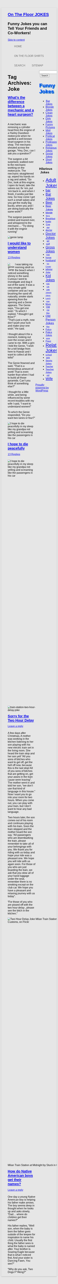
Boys (48, 216)
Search (19, 65)
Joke (48, 272)
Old (48, 306)
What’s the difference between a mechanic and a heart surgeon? (21, 105)
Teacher (49, 366)
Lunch (48, 298)
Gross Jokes (50, 249)
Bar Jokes (49, 102)
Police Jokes (49, 334)
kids (48, 284)
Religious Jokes (51, 149)
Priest (48, 341)
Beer (49, 202)
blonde (49, 212)
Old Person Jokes (51, 319)
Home (18, 46)
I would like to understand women (19, 247)
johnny (49, 269)
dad (48, 227)
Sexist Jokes (49, 155)
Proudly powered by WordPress (42, 387)
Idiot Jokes (49, 132)
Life (48, 287)
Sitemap (37, 65)
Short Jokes (49, 161)
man (48, 301)
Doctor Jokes (51, 235)
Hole (48, 255)
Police (48, 329)
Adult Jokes (52, 182)
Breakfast (50, 218)
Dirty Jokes (49, 120)
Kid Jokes (50, 278)
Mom (48, 304)
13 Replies (14, 257)
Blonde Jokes (50, 108)
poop (48, 338)
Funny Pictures (50, 126)
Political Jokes (50, 137)
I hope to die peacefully (18, 446)
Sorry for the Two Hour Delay (21, 718)
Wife (49, 379)
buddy (48, 221)
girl (48, 241)
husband (51, 260)
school (49, 355)
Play (48, 327)
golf (48, 244)
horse (48, 257)
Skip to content (16, 39)
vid (48, 375)
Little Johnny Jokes (48, 292)
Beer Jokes (49, 207)
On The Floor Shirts (29, 56)
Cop (48, 224)
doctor (49, 230)
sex (48, 357)
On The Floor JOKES (28, 14)
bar (48, 190)
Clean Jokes (49, 114)
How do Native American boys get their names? (20, 1177)
